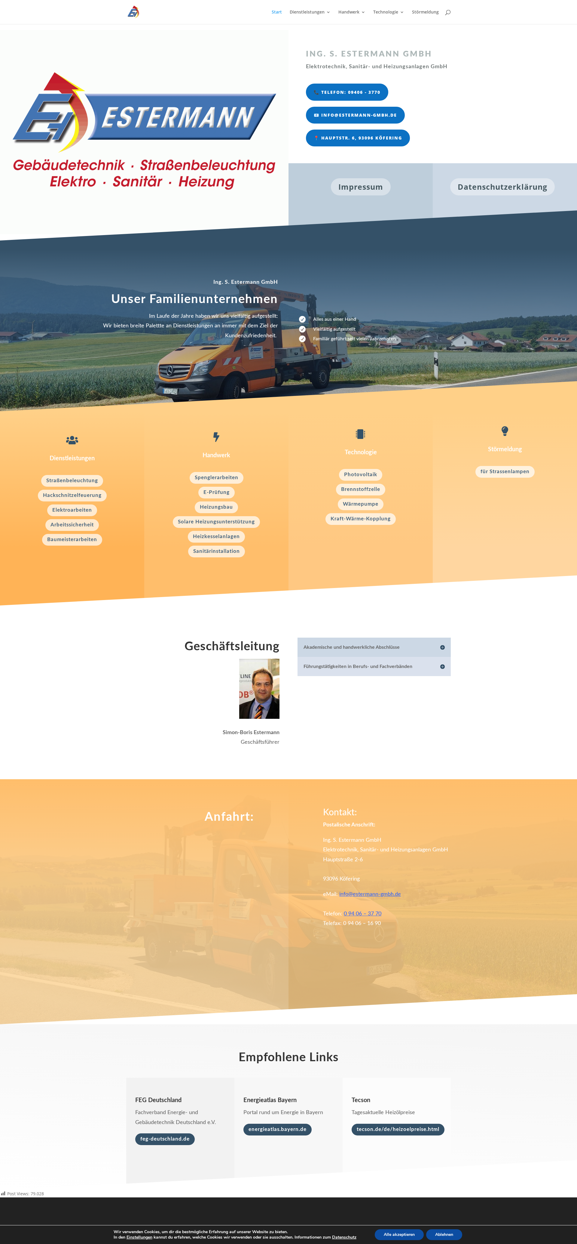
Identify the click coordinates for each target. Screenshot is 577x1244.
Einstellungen (139, 1237)
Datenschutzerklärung (502, 187)
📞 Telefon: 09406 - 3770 (347, 92)
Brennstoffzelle (360, 489)
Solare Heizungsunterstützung (216, 521)
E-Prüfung (216, 492)
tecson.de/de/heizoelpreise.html (398, 1129)
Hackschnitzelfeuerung (72, 495)
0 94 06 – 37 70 (362, 914)
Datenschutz (344, 1237)
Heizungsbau (216, 507)
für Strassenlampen (505, 471)
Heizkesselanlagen (216, 536)
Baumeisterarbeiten (72, 539)
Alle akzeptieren (399, 1234)
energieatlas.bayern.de (278, 1129)
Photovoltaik (360, 474)
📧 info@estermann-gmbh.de (355, 115)
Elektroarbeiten (72, 510)
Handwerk (348, 12)
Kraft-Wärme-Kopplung (361, 518)
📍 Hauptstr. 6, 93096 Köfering (358, 138)
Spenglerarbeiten (216, 477)
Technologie (385, 12)
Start (277, 12)
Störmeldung (425, 12)
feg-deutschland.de (165, 1138)
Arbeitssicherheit (72, 524)
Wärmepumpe (360, 504)
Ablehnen (444, 1234)
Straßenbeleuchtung (72, 480)
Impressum (360, 187)
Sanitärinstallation (216, 551)
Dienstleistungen (307, 12)
